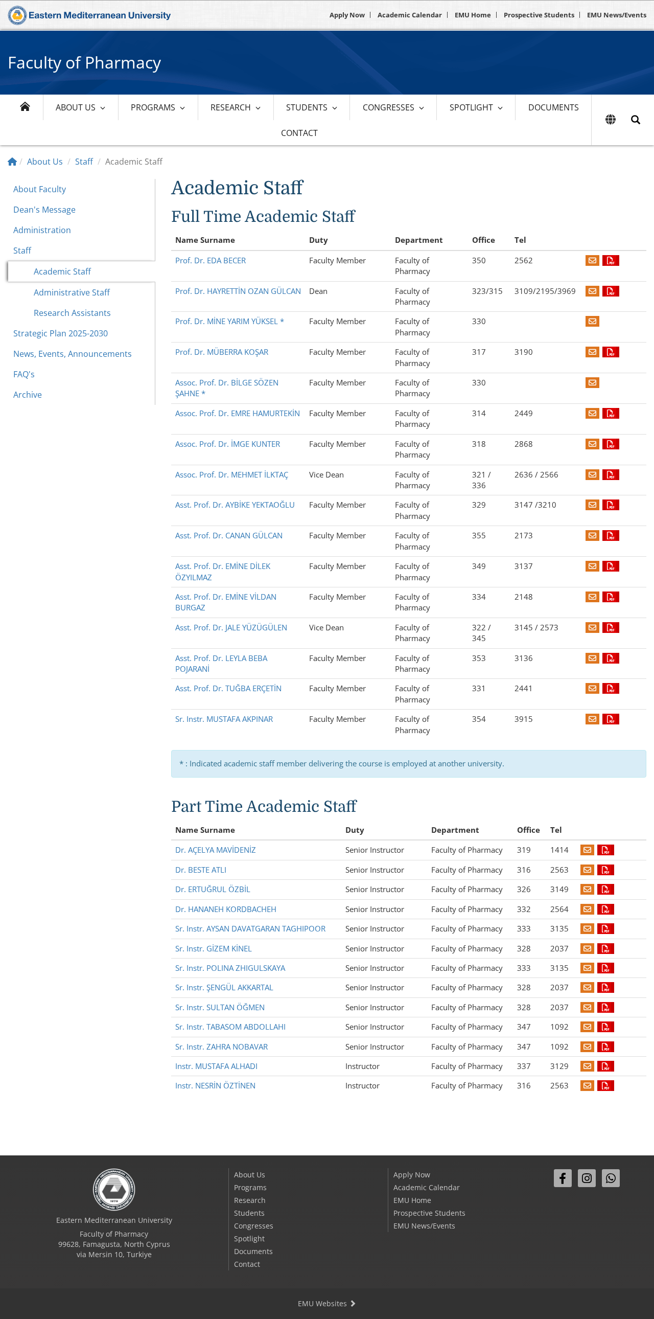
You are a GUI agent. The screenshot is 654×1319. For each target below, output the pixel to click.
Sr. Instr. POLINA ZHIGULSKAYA (230, 968)
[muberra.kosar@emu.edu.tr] (592, 352)
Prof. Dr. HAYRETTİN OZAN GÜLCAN (238, 291)
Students (307, 107)
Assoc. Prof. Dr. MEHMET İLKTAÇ (231, 474)
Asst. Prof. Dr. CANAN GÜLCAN (229, 535)
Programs (153, 107)
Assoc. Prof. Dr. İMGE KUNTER (227, 444)
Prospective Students (539, 14)
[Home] (12, 161)
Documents (553, 107)
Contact (299, 133)
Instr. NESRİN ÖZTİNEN (215, 1085)
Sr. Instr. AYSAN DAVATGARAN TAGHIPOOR (250, 928)
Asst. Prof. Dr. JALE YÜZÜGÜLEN (231, 627)
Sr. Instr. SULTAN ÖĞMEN (220, 1007)
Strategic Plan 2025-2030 (60, 333)
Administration (42, 230)
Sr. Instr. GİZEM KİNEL (213, 948)
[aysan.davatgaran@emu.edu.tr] (587, 928)
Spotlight (471, 107)
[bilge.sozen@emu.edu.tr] (592, 382)
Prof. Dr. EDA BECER (210, 260)
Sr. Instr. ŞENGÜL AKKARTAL (224, 987)
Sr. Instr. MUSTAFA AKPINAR (224, 719)
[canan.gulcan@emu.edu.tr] (592, 535)
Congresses (388, 107)
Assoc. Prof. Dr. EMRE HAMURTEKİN (237, 413)
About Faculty (39, 189)
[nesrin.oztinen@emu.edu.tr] (587, 1085)
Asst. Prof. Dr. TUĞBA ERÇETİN (228, 688)
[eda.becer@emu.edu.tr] (592, 260)
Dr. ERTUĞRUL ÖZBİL (212, 889)
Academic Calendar (410, 14)
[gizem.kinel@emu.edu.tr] (587, 948)
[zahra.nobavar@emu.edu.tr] (587, 1046)
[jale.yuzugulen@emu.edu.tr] (592, 627)
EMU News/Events (616, 14)
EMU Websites (323, 1303)
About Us (76, 107)
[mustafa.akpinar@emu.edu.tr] (592, 719)
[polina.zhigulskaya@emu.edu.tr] (587, 968)
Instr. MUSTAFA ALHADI (216, 1066)
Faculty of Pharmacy (84, 62)
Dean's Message (44, 209)
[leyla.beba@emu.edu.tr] (592, 658)
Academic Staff (62, 271)
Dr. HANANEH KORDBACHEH (225, 909)
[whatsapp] (611, 1178)
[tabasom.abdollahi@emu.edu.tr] (587, 1026)
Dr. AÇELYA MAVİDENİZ (215, 850)
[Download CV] (611, 260)
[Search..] (635, 120)
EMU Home (473, 14)
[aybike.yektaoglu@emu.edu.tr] (592, 504)
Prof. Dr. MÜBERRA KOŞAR (221, 352)
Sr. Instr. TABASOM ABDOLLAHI (230, 1026)
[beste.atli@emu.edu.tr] (587, 870)
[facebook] (563, 1178)
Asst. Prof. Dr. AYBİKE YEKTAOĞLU (235, 504)
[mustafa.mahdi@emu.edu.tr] (587, 1066)
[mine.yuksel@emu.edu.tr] (592, 321)
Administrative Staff (72, 292)
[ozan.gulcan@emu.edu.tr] (592, 291)
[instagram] (587, 1178)
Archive (27, 394)
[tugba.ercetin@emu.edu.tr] (592, 688)
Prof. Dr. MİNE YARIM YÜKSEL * (229, 321)
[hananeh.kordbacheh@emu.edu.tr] (587, 909)
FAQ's (24, 374)
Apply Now (347, 14)
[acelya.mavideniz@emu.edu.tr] (587, 850)
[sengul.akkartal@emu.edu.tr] (587, 987)
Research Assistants (72, 313)
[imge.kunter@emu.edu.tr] (592, 444)
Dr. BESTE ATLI (200, 870)
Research (231, 107)
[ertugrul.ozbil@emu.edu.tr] (587, 889)
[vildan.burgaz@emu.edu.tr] (592, 597)
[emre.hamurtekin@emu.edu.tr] (592, 413)
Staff (84, 161)
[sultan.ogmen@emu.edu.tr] (587, 1007)
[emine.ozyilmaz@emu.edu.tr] (592, 566)
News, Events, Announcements (72, 353)
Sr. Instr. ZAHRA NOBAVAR (221, 1046)
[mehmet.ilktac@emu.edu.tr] (592, 474)
